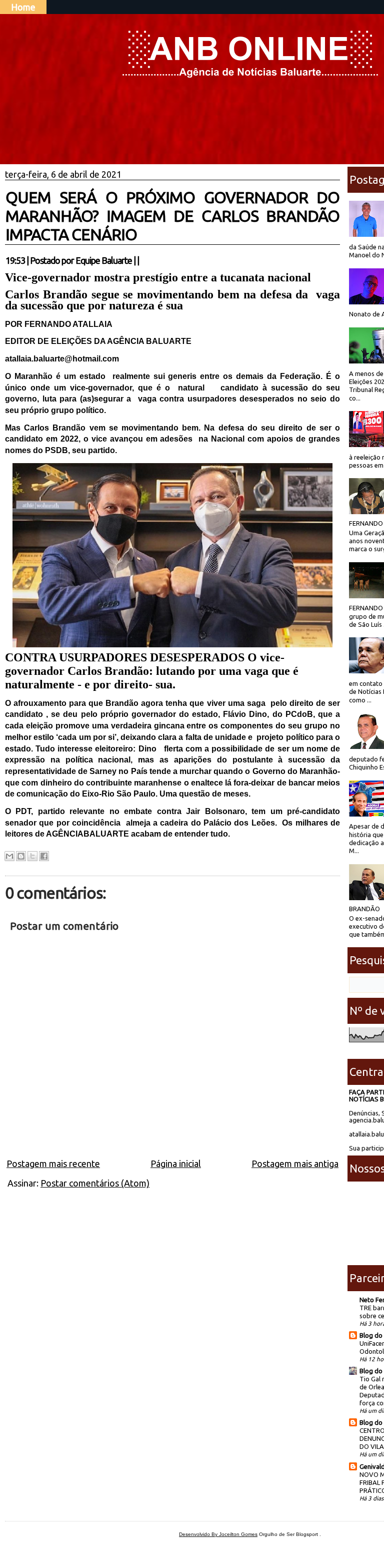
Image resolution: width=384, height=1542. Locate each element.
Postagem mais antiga (295, 1164)
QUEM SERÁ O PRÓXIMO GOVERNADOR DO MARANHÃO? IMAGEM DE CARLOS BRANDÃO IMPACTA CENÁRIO (173, 215)
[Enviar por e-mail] (9, 856)
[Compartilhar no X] (33, 856)
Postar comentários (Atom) (95, 1183)
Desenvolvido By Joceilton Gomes (218, 1534)
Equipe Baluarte (104, 260)
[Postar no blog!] (21, 856)
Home (23, 7)
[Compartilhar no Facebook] (44, 856)
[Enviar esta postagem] (142, 260)
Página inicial (175, 1164)
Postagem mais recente (53, 1164)
